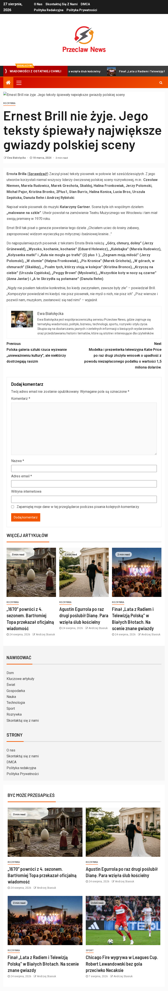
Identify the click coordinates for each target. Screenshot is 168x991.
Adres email (21, 476)
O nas (38, 4)
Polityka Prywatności (81, 10)
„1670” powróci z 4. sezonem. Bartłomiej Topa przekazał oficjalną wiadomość (42, 875)
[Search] (161, 82)
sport (90, 950)
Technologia (16, 703)
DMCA (85, 4)
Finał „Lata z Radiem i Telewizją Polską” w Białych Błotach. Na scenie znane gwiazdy (43, 963)
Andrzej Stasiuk (45, 634)
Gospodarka (16, 691)
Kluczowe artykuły (20, 679)
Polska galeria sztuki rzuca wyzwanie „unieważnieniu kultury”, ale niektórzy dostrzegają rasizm (37, 353)
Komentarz (20, 398)
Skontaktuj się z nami (62, 4)
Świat (11, 685)
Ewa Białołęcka (16, 157)
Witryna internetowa (26, 491)
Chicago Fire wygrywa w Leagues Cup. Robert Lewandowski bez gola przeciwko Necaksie (122, 963)
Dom (10, 673)
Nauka (11, 697)
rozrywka (9, 103)
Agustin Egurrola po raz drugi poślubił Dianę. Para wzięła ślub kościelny (83, 615)
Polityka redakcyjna (48, 10)
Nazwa (17, 461)
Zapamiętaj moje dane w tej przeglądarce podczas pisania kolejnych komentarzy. (78, 507)
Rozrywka (14, 714)
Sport (11, 708)
